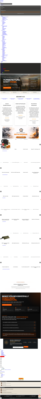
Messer (3, 46)
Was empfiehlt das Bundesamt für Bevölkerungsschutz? (13, 330)
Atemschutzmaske (4, 43)
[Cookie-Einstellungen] (1, 398)
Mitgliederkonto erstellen (3, 10)
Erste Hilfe (3, 44)
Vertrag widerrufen (2, 356)
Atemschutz (3, 54)
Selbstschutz (3, 52)
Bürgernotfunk (3, 41)
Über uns (2, 350)
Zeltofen (3, 38)
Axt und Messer (3, 60)
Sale (1, 62)
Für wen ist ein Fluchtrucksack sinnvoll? (11, 327)
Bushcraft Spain (3, 57)
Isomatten (3, 23)
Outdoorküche (3, 36)
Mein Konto (2, 6)
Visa (1, 375)
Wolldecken (3, 55)
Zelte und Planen (3, 22)
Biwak (3, 59)
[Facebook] (1, 361)
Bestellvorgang (2, 354)
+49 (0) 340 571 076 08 (2, 371)
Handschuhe (3, 29)
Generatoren (3, 53)
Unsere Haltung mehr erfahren (16, 87)
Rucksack (2, 16)
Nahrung (2, 35)
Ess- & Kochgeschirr (4, 39)
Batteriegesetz (2, 353)
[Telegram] (1, 359)
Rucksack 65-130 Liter (4, 18)
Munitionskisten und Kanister (5, 19)
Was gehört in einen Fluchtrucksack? (10, 322)
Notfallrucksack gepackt (7, 87)
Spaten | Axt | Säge (4, 45)
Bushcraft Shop (2, 56)
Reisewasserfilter (3, 32)
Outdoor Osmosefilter (4, 33)
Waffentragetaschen (4, 20)
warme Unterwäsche (4, 28)
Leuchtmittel (3, 42)
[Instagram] (1, 360)
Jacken (3, 27)
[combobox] (6, 4)
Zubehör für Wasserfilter (4, 34)
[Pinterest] (1, 366)
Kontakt (2, 351)
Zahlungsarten (2, 352)
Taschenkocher (3, 40)
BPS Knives (3, 58)
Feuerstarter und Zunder (4, 26)
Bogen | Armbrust (4, 47)
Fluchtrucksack (3, 17)
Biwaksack (3, 21)
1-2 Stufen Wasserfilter (4, 31)
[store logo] (1, 0)
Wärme (2, 25)
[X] (1, 364)
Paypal (2, 376)
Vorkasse (2, 374)
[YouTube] (1, 363)
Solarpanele (3, 48)
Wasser (2, 30)
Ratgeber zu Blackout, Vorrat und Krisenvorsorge (6, 392)
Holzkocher (3, 37)
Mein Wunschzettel (2, 7)
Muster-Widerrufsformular (3, 355)
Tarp (2, 24)
